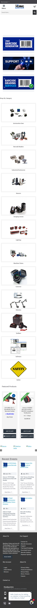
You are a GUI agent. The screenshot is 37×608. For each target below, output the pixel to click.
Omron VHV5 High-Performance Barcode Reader (9, 478)
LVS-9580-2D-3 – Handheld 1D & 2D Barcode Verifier (9, 409)
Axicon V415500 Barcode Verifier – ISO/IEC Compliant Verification (27, 410)
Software (18, 356)
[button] (9, 431)
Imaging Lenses (18, 216)
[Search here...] (35, 12)
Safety (18, 380)
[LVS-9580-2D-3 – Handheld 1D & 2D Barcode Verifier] (9, 399)
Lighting (18, 240)
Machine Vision (18, 263)
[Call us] (5, 603)
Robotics (18, 310)
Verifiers (18, 333)
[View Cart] (34, 6)
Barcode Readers (18, 147)
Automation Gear (18, 123)
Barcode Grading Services (25, 512)
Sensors (18, 193)
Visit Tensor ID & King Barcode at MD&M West (27, 478)
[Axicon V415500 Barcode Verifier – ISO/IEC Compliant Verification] (27, 399)
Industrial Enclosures (18, 170)
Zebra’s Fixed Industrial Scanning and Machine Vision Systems (9, 514)
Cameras (18, 286)
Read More (7, 556)
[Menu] (4, 7)
